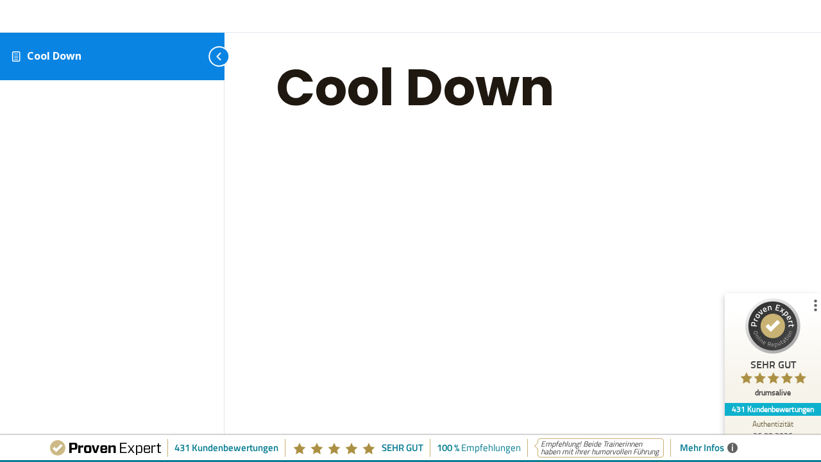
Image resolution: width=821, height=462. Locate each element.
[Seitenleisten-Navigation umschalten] (205, 56)
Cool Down (54, 56)
